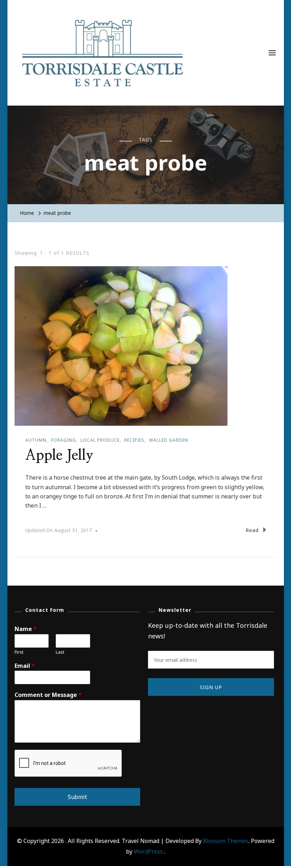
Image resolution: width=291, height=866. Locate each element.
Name (26, 629)
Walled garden (168, 440)
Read (252, 530)
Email (25, 666)
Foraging (63, 440)
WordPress (148, 851)
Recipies (134, 440)
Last (60, 652)
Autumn (35, 440)
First (19, 652)
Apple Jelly (59, 455)
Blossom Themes (225, 841)
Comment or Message (48, 695)
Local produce (100, 440)
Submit (77, 797)
